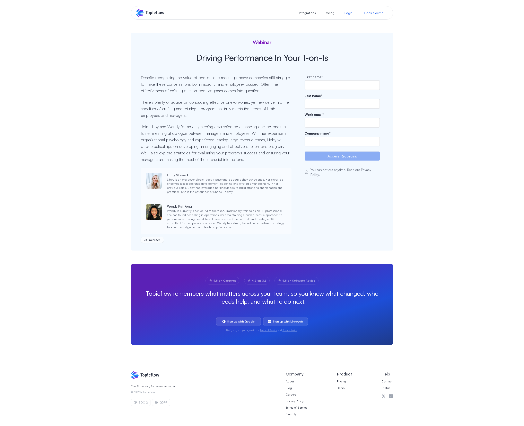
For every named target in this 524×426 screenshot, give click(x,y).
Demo (341, 388)
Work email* (314, 114)
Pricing (329, 13)
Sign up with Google (241, 321)
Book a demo (374, 13)
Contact (387, 381)
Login (348, 13)
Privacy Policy (289, 330)
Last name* (313, 96)
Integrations (307, 13)
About (290, 381)
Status (386, 388)
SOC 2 (143, 402)
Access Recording (342, 156)
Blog (289, 388)
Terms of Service (268, 330)
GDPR (163, 402)
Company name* (318, 133)
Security (291, 414)
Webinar (262, 42)
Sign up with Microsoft (288, 321)
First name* (314, 77)
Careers (291, 394)
